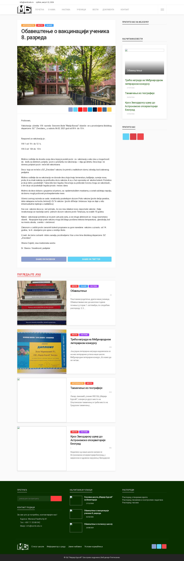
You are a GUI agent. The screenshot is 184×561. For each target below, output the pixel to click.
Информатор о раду (56, 546)
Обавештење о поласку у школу (98, 524)
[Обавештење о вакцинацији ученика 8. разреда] (76, 514)
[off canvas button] (162, 9)
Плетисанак (115, 557)
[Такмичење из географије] (41, 400)
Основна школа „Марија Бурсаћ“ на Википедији (98, 498)
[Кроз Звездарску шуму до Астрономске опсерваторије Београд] (41, 448)
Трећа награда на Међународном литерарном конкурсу (90, 341)
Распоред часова (130, 502)
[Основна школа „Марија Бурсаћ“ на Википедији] (76, 500)
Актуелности (28, 25)
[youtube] (165, 2)
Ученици (81, 9)
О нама (51, 9)
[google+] (133, 136)
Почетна (39, 9)
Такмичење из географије (86, 388)
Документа (108, 9)
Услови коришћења (93, 546)
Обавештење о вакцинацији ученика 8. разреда (96, 511)
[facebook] (158, 2)
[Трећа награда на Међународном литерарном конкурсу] (41, 351)
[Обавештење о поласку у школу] (76, 527)
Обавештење (78, 290)
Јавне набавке (75, 546)
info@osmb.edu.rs (34, 526)
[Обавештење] (41, 303)
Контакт (125, 9)
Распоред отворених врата (134, 497)
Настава (66, 9)
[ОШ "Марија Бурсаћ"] (24, 9)
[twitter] (161, 2)
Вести (95, 9)
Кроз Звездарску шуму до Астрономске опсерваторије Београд (87, 440)
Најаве (49, 25)
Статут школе (37, 546)
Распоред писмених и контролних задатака (142, 500)
